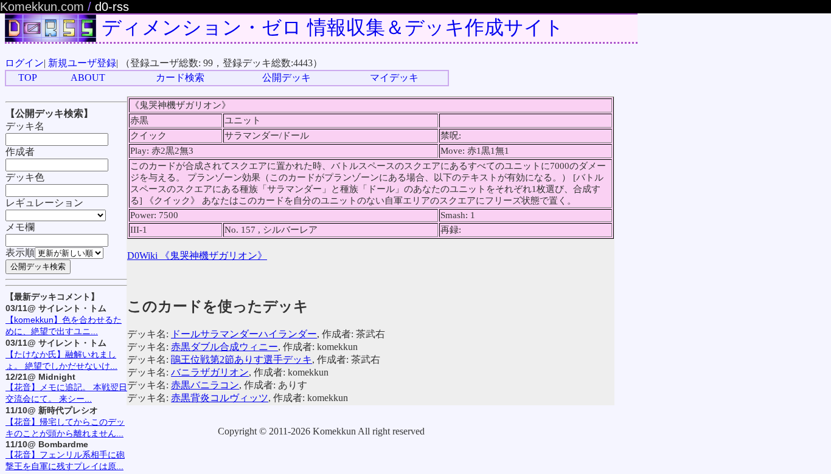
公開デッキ (286, 77)
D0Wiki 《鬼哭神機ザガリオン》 (197, 255)
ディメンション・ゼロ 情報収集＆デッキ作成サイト (333, 27)
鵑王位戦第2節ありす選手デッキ (241, 359)
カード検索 (180, 77)
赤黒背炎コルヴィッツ (219, 398)
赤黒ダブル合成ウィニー (224, 347)
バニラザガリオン (210, 372)
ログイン (24, 63)
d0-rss (112, 6)
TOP (27, 77)
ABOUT (88, 77)
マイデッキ (394, 77)
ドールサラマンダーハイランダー (244, 334)
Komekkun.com (42, 6)
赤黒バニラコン (205, 385)
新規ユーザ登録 (82, 63)
